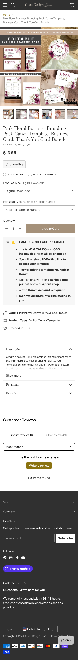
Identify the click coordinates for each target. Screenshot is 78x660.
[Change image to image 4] (47, 114)
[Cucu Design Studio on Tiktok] (17, 558)
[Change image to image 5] (60, 114)
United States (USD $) (40, 629)
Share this (16, 164)
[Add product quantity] (20, 228)
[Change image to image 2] (21, 114)
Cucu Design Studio (36, 636)
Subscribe (65, 538)
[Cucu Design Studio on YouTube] (23, 558)
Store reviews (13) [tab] (57, 435)
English (9, 629)
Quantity (9, 220)
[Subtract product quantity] (6, 228)
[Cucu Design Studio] (39, 5)
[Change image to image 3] (34, 114)
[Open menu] (5, 5)
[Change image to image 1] (8, 114)
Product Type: (23, 183)
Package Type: (29, 202)
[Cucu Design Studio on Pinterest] (5, 558)
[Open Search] (12, 5)
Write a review (39, 465)
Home (6, 14)
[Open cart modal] (72, 5)
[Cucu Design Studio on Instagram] (11, 558)
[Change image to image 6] (72, 114)
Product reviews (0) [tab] (21, 435)
